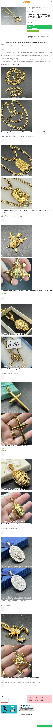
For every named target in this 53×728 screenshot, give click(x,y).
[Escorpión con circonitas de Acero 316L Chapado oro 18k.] (16, 629)
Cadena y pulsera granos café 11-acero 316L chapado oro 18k (23, 132)
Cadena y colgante (31, 8)
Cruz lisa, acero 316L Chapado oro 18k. (14, 446)
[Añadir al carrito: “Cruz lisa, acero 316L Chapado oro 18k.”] (2, 454)
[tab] (9, 42)
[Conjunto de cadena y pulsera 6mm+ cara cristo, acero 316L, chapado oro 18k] (16, 160)
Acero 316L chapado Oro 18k (41, 7)
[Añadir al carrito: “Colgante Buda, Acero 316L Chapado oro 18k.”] (2, 532)
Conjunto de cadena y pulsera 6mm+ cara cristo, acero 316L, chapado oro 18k (26, 211)
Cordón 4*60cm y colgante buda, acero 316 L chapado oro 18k (23, 369)
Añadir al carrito (33, 31)
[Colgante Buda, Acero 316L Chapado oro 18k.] (16, 474)
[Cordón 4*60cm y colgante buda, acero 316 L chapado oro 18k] (16, 319)
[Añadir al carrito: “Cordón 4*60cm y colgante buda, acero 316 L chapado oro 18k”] (2, 377)
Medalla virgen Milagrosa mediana (13, 601)
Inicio (28, 7)
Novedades (33, 37)
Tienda (32, 7)
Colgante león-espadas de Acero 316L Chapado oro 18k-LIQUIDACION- (26, 291)
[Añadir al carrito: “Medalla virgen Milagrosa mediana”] (2, 609)
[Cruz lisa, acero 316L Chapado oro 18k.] (16, 397)
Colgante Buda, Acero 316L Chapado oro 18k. (17, 524)
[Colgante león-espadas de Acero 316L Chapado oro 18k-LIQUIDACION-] (16, 240)
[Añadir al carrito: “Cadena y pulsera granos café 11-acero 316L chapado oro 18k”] (2, 140)
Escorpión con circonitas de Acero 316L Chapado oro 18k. (21, 678)
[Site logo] (26, 1)
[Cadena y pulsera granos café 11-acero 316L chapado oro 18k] (16, 82)
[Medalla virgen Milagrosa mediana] (16, 552)
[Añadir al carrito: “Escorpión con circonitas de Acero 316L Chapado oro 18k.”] (2, 685)
